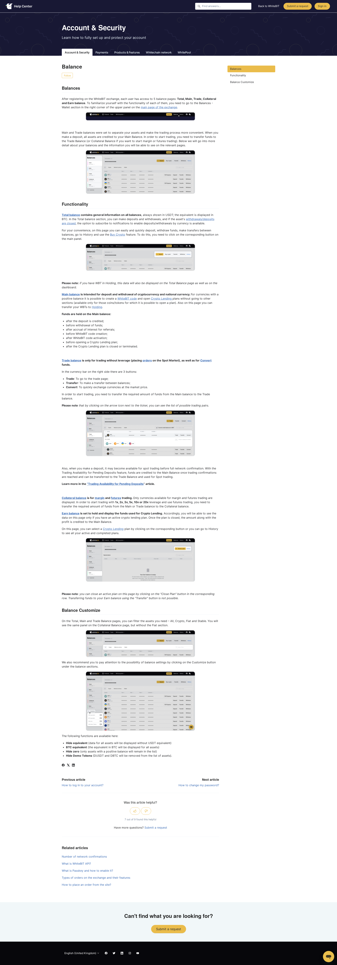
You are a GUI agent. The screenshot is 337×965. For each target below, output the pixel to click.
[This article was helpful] (135, 811)
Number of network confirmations (84, 856)
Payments (101, 52)
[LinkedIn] (73, 765)
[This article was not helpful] (146, 811)
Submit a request (297, 6)
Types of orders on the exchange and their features (96, 877)
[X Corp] (68, 765)
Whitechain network (159, 52)
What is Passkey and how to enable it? (87, 870)
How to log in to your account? (82, 785)
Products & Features (127, 52)
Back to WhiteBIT (268, 6)
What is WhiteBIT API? (76, 863)
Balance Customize (242, 82)
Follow (67, 75)
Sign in (322, 6)
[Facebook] (63, 765)
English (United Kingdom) (80, 953)
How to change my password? (199, 785)
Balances (235, 68)
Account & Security (77, 52)
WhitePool (184, 52)
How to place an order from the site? (86, 884)
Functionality (238, 75)
